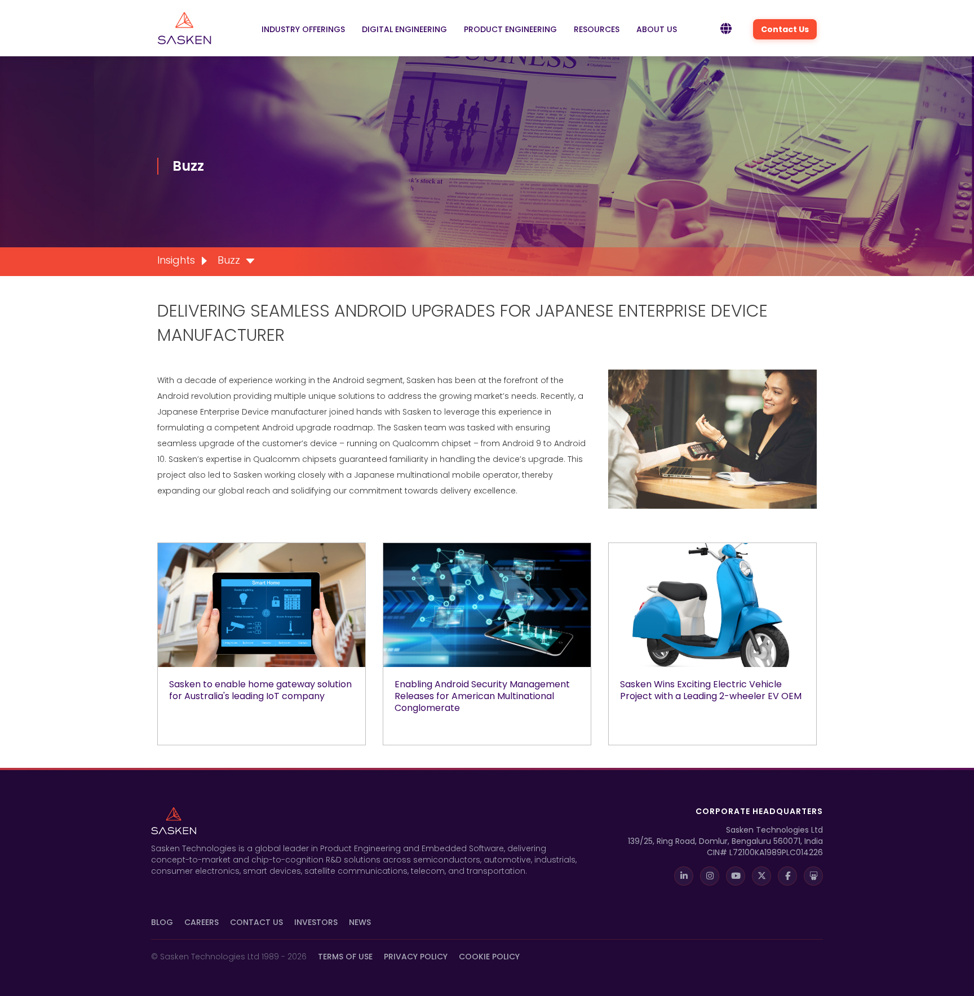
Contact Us (785, 29)
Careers (201, 922)
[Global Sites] (726, 29)
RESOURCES (596, 29)
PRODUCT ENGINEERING (510, 29)
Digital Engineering (404, 29)
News (360, 922)
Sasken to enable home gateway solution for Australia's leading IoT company (260, 690)
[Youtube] (735, 876)
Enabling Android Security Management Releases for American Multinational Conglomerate (482, 696)
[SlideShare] (813, 876)
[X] (761, 876)
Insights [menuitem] (176, 260)
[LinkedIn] (683, 876)
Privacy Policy (416, 956)
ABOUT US (656, 29)
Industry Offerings (303, 29)
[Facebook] (787, 876)
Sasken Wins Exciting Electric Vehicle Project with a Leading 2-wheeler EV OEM (711, 690)
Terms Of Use (345, 956)
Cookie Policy (489, 956)
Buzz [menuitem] (229, 260)
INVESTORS (316, 922)
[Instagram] (709, 876)
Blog (162, 922)
